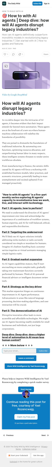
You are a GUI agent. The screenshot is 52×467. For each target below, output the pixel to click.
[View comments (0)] (13, 54)
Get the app (38, 455)
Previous (9, 435)
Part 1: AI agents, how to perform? (22, 208)
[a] (26, 75)
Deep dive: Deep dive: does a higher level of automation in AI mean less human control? (23, 337)
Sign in (46, 3)
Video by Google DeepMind (14, 94)
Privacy (44, 446)
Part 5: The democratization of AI (22, 310)
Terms (18, 449)
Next (44, 435)
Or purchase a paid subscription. (26, 423)
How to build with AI (12, 11)
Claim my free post (26, 416)
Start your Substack (19, 455)
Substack (13, 461)
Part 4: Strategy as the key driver (22, 286)
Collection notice (29, 449)
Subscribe (37, 3)
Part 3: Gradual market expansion (22, 259)
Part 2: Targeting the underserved (22, 232)
